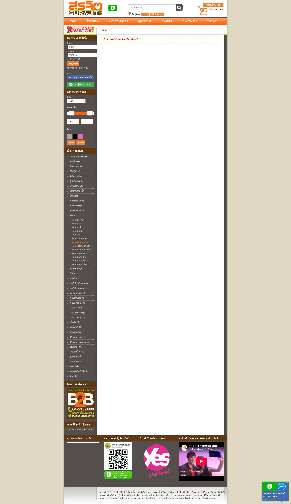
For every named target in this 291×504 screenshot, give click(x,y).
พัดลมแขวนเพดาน (79, 238)
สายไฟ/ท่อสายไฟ (77, 293)
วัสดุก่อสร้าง (75, 366)
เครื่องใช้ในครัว (76, 186)
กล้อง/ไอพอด (75, 161)
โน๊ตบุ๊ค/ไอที (75, 171)
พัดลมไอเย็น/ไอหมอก (80, 246)
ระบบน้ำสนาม (76, 361)
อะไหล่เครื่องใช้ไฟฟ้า (79, 371)
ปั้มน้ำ (72, 273)
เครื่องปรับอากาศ (77, 210)
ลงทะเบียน (83, 68)
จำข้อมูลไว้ (72, 59)
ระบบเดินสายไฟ (77, 298)
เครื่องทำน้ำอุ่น (76, 268)
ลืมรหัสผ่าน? (72, 68)
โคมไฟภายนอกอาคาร (79, 288)
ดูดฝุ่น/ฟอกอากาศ (77, 201)
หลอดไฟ (73, 278)
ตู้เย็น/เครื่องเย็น (76, 181)
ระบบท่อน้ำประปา (77, 352)
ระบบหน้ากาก (76, 308)
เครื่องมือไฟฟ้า (76, 327)
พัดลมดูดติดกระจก (79, 253)
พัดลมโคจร (76, 235)
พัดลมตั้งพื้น (76, 227)
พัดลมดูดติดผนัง (78, 257)
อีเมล (69, 43)
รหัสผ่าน (70, 51)
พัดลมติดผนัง (76, 231)
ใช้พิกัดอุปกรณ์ (157, 14)
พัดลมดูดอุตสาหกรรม (80, 264)
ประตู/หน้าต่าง (76, 347)
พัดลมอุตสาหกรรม (79, 242)
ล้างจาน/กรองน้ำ (77, 191)
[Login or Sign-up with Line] (80, 86)
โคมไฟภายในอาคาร (79, 283)
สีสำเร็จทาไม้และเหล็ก (79, 342)
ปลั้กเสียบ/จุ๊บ (75, 322)
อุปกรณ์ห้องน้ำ (76, 357)
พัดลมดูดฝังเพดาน (79, 261)
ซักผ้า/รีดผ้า (75, 196)
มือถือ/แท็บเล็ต (76, 166)
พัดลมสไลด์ (76, 223)
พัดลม (72, 215)
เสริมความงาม (76, 206)
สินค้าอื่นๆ (74, 376)
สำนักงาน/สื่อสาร (77, 176)
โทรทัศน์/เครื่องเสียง (78, 157)
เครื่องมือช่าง (75, 332)
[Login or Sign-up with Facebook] (80, 79)
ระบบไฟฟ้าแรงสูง (77, 312)
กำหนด (145, 14)
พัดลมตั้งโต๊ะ (76, 220)
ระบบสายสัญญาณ (77, 317)
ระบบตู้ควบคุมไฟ (77, 303)
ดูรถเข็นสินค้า (213, 4)
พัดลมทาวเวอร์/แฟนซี (80, 249)
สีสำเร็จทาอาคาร (77, 337)
